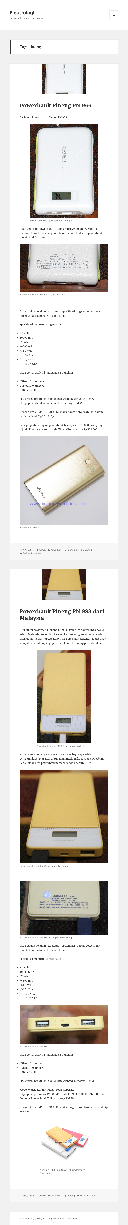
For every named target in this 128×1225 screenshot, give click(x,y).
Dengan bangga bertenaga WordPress (57, 1218)
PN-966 (80, 549)
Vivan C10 (90, 549)
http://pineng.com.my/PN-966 (75, 399)
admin (42, 549)
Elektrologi (22, 13)
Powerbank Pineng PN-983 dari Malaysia (62, 614)
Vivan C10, (65, 429)
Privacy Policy (27, 1218)
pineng (71, 549)
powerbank (56, 549)
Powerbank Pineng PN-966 (55, 105)
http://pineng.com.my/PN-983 (75, 1081)
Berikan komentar (31, 553)
